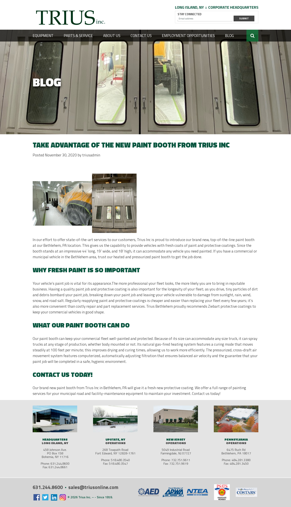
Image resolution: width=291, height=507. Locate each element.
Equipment (43, 35)
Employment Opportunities (188, 35)
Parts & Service (78, 35)
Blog (229, 35)
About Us (111, 35)
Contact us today (206, 393)
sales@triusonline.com (93, 487)
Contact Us (141, 35)
